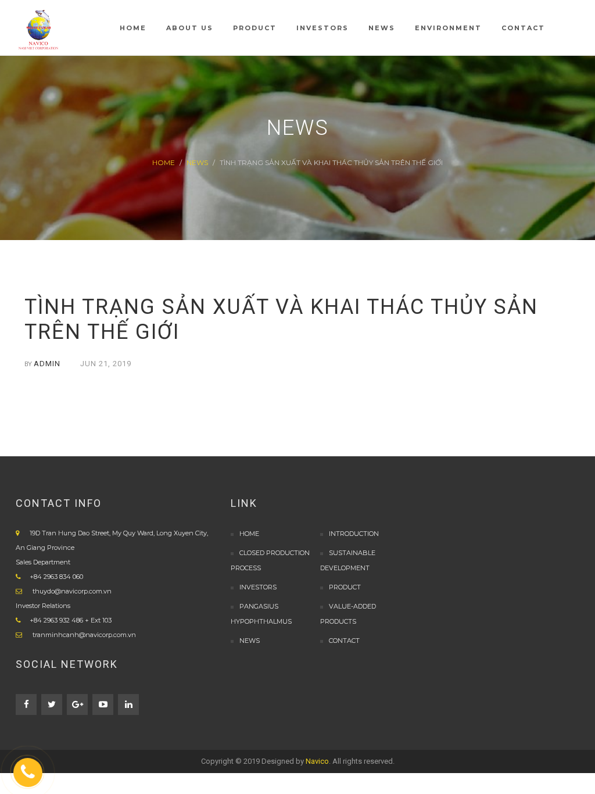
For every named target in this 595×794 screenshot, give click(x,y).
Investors (258, 587)
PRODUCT (345, 587)
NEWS (197, 162)
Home (163, 162)
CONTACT (344, 640)
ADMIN (47, 363)
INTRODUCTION (354, 534)
